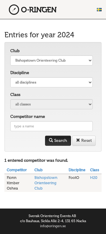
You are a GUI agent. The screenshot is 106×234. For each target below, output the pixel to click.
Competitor (17, 170)
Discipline (19, 72)
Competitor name (27, 116)
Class (15, 94)
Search (60, 140)
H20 (93, 177)
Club (14, 50)
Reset (86, 140)
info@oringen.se (53, 226)
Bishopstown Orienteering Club (45, 182)
